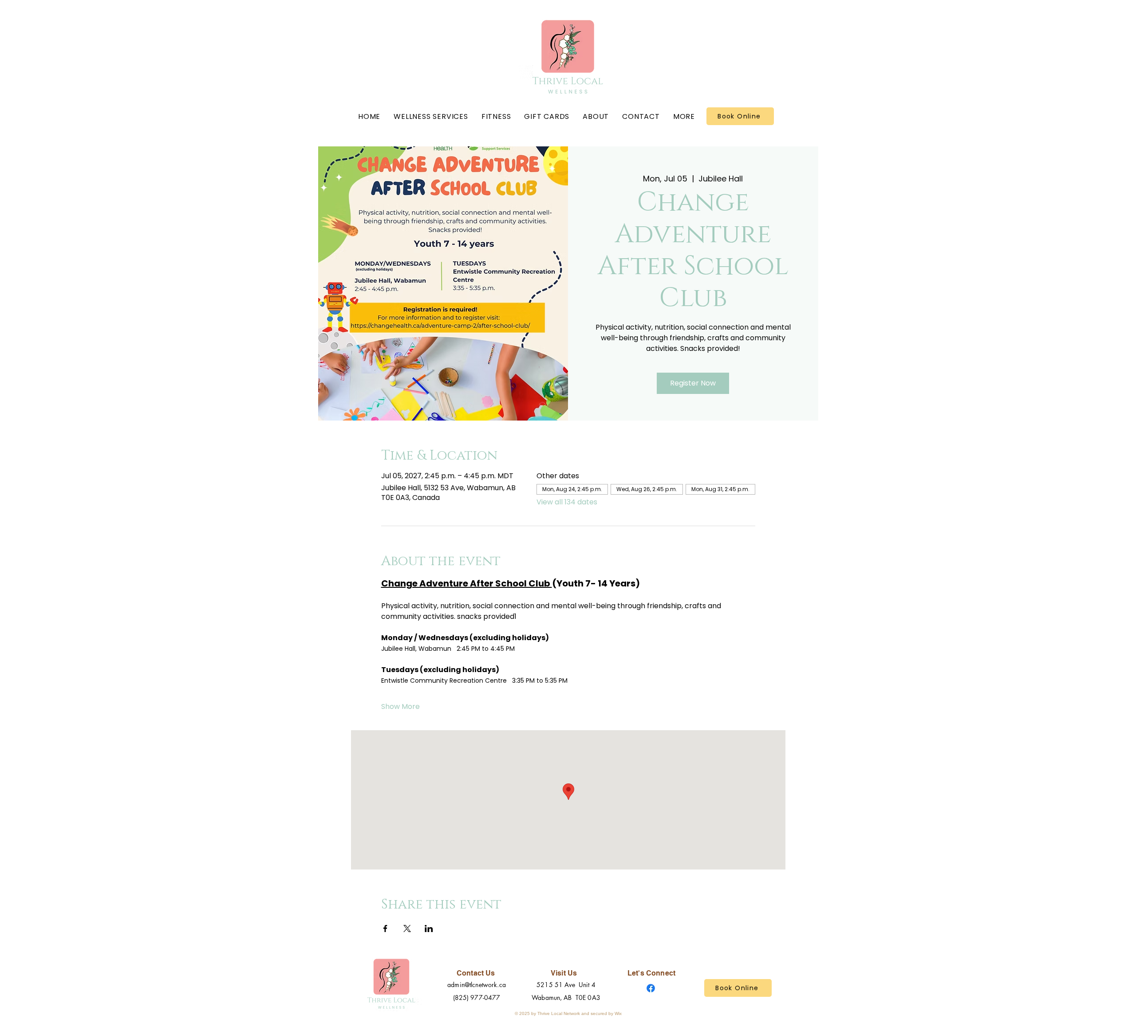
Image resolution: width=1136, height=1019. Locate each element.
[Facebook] (650, 988)
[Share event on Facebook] (385, 928)
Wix (618, 1013)
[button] (431, 116)
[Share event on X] (407, 928)
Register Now (693, 383)
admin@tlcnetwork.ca (476, 984)
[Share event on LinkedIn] (429, 928)
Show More (400, 707)
